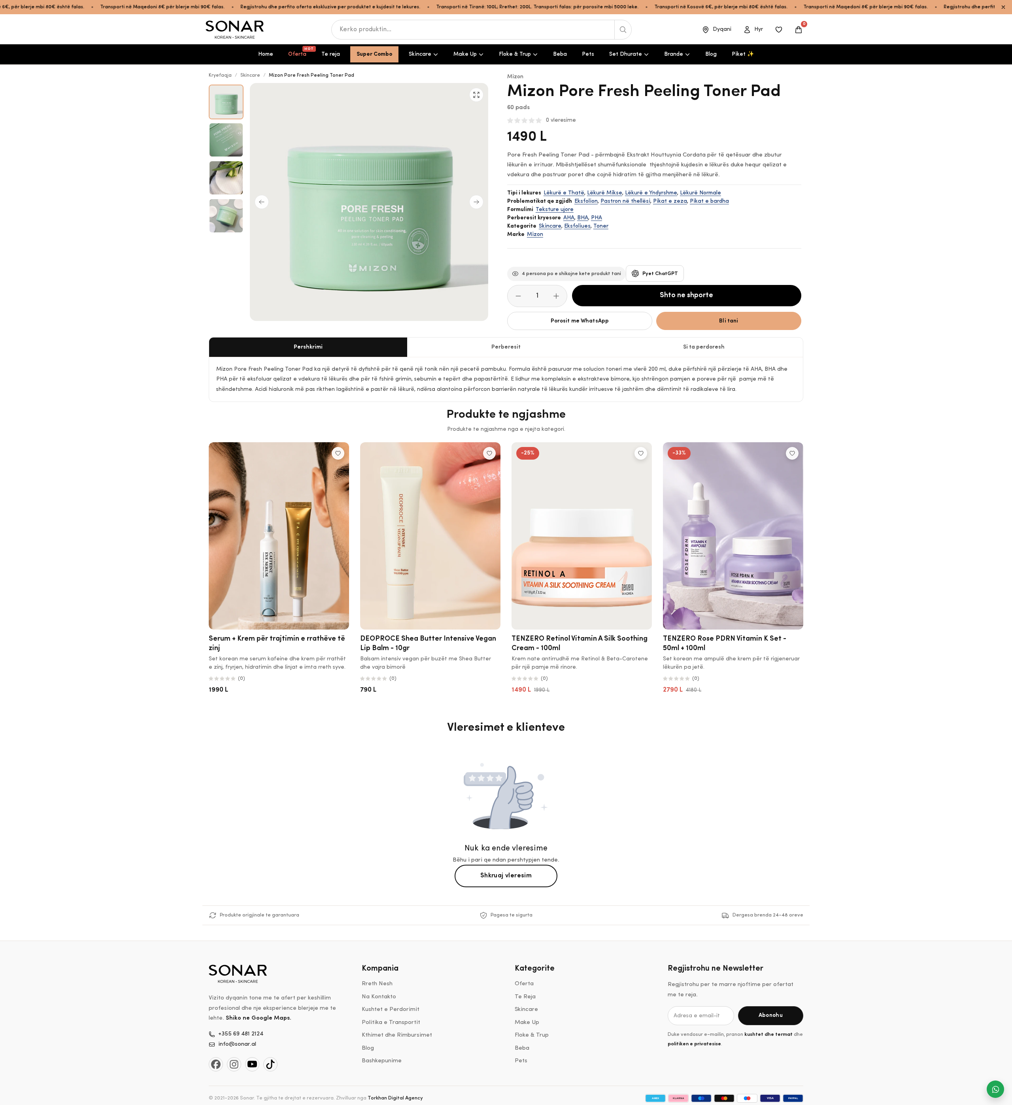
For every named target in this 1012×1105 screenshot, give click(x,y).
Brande (673, 54)
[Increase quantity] (556, 296)
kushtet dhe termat (768, 1034)
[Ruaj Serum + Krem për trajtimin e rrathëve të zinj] (338, 453)
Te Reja (525, 997)
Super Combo (374, 54)
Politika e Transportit (391, 1023)
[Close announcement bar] (1003, 7)
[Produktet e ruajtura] (779, 30)
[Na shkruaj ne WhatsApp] (995, 1089)
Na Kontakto (379, 997)
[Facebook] (216, 1064)
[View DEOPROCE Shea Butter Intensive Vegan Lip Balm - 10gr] (430, 536)
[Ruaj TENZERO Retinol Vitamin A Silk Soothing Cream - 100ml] (640, 453)
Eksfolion (586, 201)
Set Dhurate (625, 54)
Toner (600, 226)
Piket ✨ (743, 54)
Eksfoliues (577, 226)
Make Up (465, 54)
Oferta (300, 52)
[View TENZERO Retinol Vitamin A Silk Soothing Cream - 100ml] (582, 536)
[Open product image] (226, 102)
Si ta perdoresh (704, 347)
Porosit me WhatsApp (580, 321)
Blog (711, 54)
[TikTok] (270, 1064)
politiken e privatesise (694, 1044)
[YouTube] (252, 1064)
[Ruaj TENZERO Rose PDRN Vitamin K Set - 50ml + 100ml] (792, 453)
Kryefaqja (220, 75)
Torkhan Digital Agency (395, 1098)
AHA (568, 218)
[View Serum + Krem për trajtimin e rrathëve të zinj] (279, 536)
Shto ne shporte (686, 295)
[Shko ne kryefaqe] (235, 30)
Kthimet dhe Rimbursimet (397, 1035)
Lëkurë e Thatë (564, 193)
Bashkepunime (382, 1061)
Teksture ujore (555, 210)
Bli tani (728, 321)
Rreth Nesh (377, 984)
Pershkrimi (308, 347)
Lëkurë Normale (700, 193)
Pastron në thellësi (625, 201)
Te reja (330, 54)
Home (265, 54)
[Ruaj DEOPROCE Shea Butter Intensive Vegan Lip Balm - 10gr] (489, 453)
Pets (588, 54)
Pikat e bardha (709, 201)
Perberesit (506, 347)
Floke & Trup (515, 54)
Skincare (420, 54)
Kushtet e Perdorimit (390, 1010)
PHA (596, 218)
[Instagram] (234, 1064)
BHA (582, 218)
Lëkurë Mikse (604, 193)
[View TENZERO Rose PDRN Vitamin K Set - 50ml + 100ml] (733, 536)
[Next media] (476, 202)
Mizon (515, 77)
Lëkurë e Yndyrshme (651, 193)
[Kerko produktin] (623, 30)
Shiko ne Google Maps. (258, 1018)
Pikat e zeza (670, 201)
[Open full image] (476, 95)
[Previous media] (262, 202)
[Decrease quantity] (518, 296)
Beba (560, 54)
